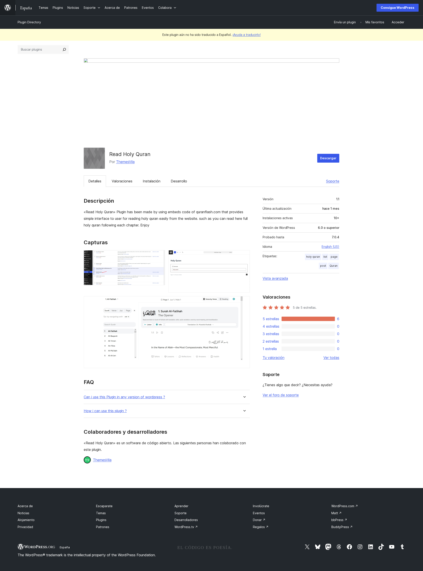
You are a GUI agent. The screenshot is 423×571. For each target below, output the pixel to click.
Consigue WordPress (397, 7)
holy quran (313, 256)
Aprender (181, 506)
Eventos (259, 513)
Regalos (261, 527)
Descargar (328, 158)
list (325, 256)
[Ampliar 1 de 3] (159, 256)
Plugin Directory (29, 22)
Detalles (94, 181)
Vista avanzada (275, 278)
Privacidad (25, 527)
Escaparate (104, 506)
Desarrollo (179, 181)
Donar (259, 520)
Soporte (332, 181)
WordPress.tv (186, 527)
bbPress (339, 520)
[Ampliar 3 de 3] (244, 302)
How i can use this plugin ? (105, 411)
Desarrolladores (186, 520)
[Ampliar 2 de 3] (244, 256)
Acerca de (25, 506)
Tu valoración (273, 357)
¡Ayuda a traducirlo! (246, 35)
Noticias (23, 513)
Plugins (101, 520)
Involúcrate (261, 506)
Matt (336, 513)
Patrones (102, 527)
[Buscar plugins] (64, 49)
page (334, 256)
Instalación (151, 181)
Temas (101, 513)
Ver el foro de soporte (281, 395)
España (65, 547)
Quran (334, 265)
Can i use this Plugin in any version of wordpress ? (124, 397)
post (323, 265)
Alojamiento (26, 520)
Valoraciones (122, 181)
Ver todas (331, 357)
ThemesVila (125, 162)
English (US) (330, 246)
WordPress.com (344, 506)
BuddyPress (342, 527)
